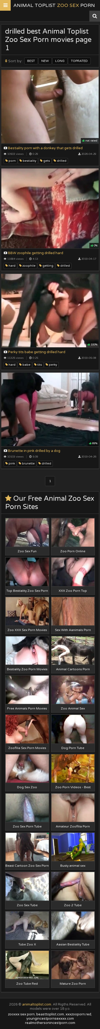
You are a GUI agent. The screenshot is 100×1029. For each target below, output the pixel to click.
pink (11, 463)
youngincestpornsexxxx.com (50, 1018)
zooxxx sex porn (21, 1014)
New (45, 61)
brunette (28, 463)
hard (11, 265)
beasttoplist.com (50, 1014)
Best (31, 61)
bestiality (29, 161)
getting (47, 265)
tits (39, 364)
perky (52, 364)
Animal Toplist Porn (54, 5)
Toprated (79, 61)
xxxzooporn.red (78, 1014)
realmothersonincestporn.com (50, 1023)
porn (12, 161)
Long (60, 61)
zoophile (28, 265)
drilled (61, 161)
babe (26, 364)
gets (46, 161)
